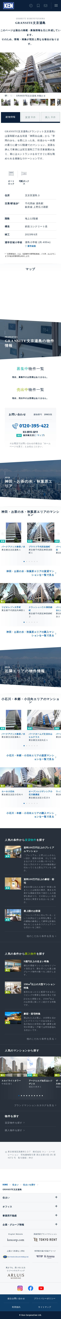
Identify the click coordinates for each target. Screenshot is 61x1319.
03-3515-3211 (30, 431)
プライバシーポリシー (44, 1299)
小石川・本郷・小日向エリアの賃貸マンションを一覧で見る (30, 757)
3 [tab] (29, 561)
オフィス (7, 1206)
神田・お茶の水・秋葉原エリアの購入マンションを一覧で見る (30, 634)
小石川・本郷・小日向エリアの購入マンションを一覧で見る (30, 815)
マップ (40, 435)
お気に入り (38, 5)
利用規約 (16, 1307)
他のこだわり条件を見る (40, 936)
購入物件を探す (13, 1130)
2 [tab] (26, 561)
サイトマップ (44, 1307)
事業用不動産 (10, 1215)
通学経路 (31, 246)
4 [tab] (31, 561)
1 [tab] (24, 561)
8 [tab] (37, 1095)
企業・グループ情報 (13, 1224)
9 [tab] (39, 1095)
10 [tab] (42, 1095)
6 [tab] (37, 561)
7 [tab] (34, 1095)
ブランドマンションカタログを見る (34, 1105)
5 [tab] (34, 561)
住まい (15, 1185)
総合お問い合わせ (16, 1299)
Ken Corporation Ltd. (8, 5)
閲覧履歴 (31, 5)
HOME (5, 1185)
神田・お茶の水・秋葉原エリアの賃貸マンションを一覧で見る (30, 573)
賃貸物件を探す (13, 1122)
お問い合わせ (45, 5)
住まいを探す (29, 1185)
